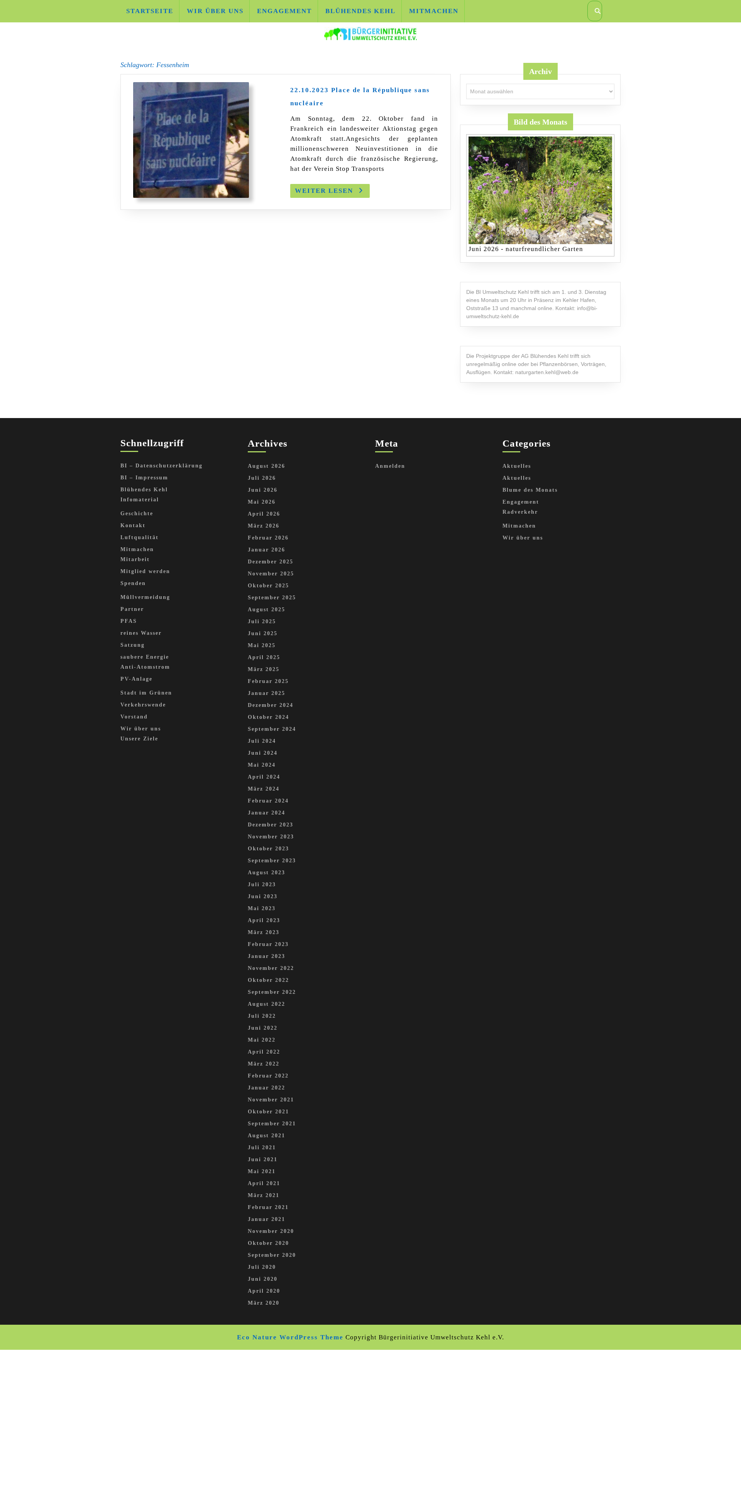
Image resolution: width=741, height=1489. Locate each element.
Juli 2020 (262, 1267)
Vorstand (134, 717)
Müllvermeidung (145, 597)
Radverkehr (520, 512)
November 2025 (271, 574)
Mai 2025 (262, 645)
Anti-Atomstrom (145, 667)
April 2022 (264, 1052)
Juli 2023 (262, 884)
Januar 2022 (266, 1088)
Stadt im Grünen (146, 693)
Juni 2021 (262, 1159)
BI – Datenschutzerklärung (161, 466)
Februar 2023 (268, 944)
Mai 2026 (262, 502)
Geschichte (136, 513)
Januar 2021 (266, 1219)
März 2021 (263, 1195)
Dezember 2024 (270, 705)
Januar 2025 (266, 693)
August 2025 (266, 609)
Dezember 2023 (270, 825)
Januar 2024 (266, 813)
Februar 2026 (268, 538)
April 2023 (264, 920)
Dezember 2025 (270, 562)
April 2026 (264, 514)
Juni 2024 (262, 753)
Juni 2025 (262, 633)
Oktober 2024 (268, 717)
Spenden (133, 583)
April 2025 (264, 657)
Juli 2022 (262, 1016)
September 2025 (272, 597)
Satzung (132, 645)
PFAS (128, 621)
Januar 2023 (266, 956)
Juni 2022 (262, 1028)
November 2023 (271, 837)
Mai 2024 (262, 765)
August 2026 (266, 466)
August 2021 (266, 1135)
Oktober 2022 (268, 980)
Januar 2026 (266, 550)
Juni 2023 (262, 896)
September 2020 (272, 1255)
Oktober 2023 (268, 849)
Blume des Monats (530, 490)
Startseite (149, 11)
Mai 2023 (262, 908)
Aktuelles (516, 466)
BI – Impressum (144, 478)
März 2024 (263, 789)
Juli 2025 (262, 621)
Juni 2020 (262, 1279)
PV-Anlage (136, 679)
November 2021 (271, 1100)
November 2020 (271, 1231)
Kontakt (132, 525)
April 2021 (264, 1183)
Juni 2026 (262, 490)
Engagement (284, 11)
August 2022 (266, 1004)
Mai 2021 (262, 1171)
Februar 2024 (268, 801)
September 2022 (272, 992)
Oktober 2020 (268, 1243)
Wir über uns (215, 11)
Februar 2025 (268, 681)
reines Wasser (141, 633)
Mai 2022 (262, 1040)
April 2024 (264, 777)
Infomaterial (139, 500)
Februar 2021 (268, 1207)
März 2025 (263, 669)
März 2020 (263, 1303)
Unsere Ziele (139, 739)
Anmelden (390, 466)
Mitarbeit (135, 559)
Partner (132, 609)
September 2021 (272, 1123)
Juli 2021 (262, 1147)
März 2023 (263, 932)
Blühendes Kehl (360, 11)
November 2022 (271, 968)
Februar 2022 (268, 1076)
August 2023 (266, 872)
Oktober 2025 (268, 586)
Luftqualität (139, 537)
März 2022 (263, 1064)
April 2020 (264, 1291)
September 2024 (272, 729)
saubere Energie (144, 657)
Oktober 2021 (268, 1112)
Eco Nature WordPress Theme (290, 1337)
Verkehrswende (143, 705)
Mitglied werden (145, 571)
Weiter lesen (332, 192)
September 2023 (272, 860)
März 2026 (263, 526)
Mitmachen (433, 11)
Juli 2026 (262, 478)
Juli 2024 (262, 741)
